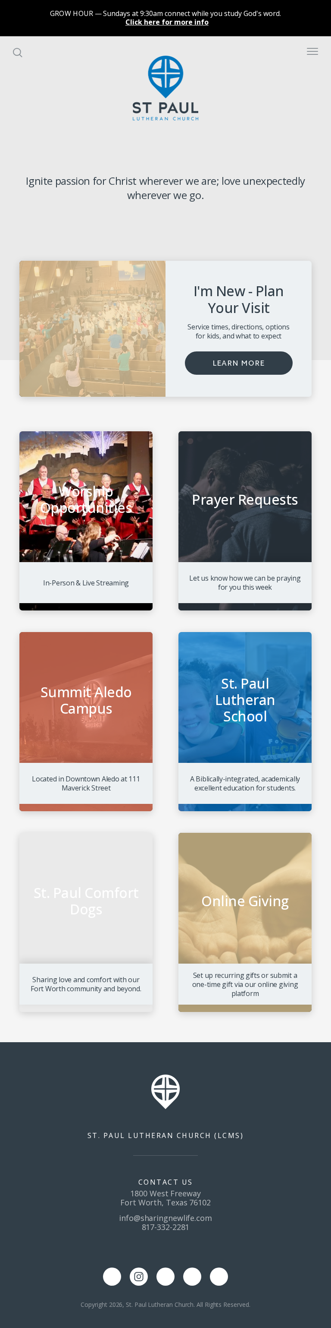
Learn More (238, 363)
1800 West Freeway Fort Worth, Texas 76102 (165, 1198)
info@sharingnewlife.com (165, 1218)
